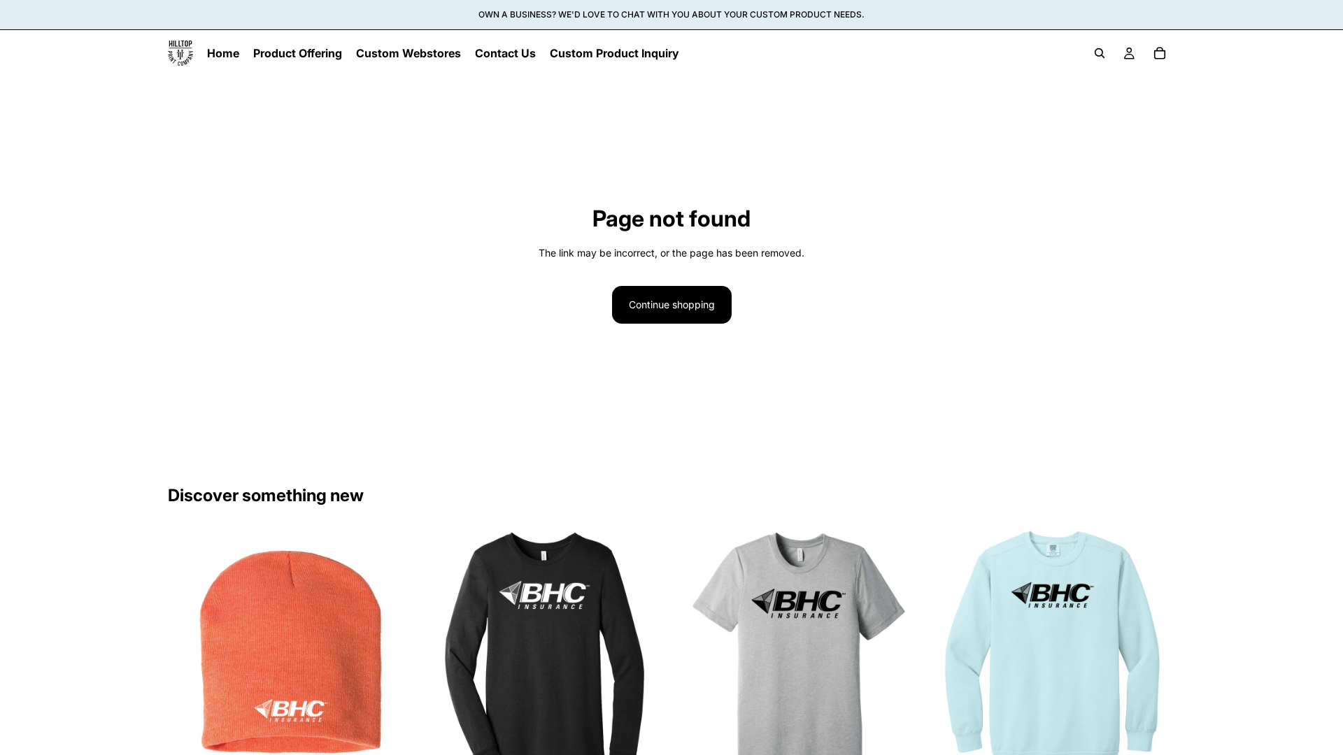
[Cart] (1159, 53)
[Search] (1099, 53)
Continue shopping (672, 304)
